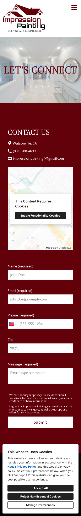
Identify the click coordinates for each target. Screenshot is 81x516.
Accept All (40, 488)
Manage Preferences (40, 505)
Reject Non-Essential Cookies (40, 496)
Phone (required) (21, 315)
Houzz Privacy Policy (22, 466)
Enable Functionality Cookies (40, 215)
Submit (40, 422)
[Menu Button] (74, 7)
